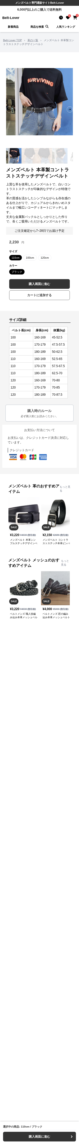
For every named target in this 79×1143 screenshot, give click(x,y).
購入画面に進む (39, 284)
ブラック (17, 271)
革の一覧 (32, 40)
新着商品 (13, 26)
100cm (30, 257)
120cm (45, 257)
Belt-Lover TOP (12, 40)
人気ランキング (65, 26)
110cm (16, 257)
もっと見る (65, 488)
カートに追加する (39, 295)
